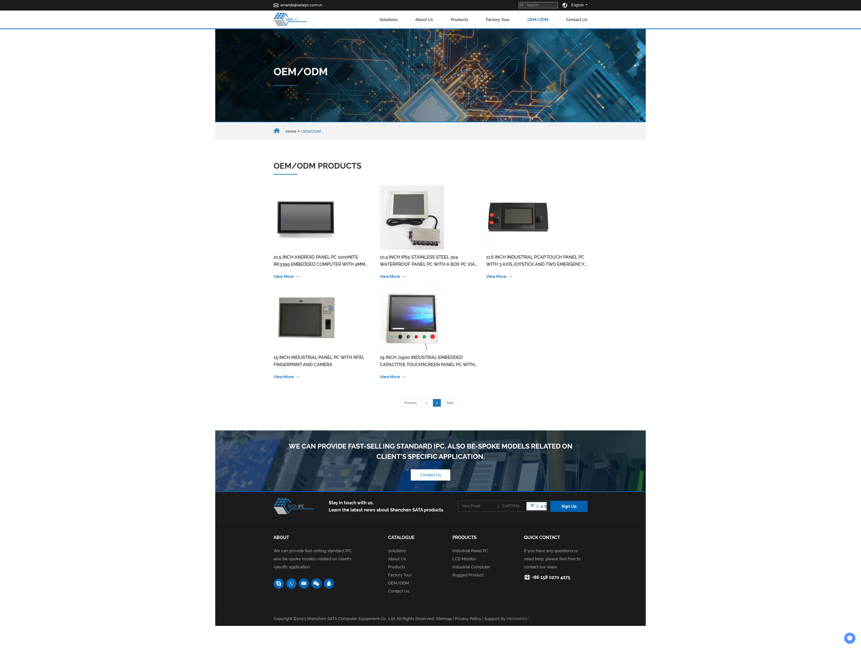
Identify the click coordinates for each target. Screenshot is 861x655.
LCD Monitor (464, 558)
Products (459, 19)
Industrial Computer (471, 567)
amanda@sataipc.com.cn (301, 5)
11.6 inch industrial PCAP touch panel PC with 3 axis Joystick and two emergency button (535, 261)
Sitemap (444, 618)
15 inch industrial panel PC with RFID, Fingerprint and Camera (319, 361)
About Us (424, 19)
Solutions (389, 19)
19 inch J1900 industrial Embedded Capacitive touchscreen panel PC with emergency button (427, 361)
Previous (410, 403)
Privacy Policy (468, 618)
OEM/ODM (537, 19)
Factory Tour (498, 19)
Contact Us (576, 19)
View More (284, 276)
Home (291, 131)
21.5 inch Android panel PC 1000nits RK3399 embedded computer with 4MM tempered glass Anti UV (319, 261)
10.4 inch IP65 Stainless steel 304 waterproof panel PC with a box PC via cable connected (427, 261)
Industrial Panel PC (470, 550)
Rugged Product (468, 575)
